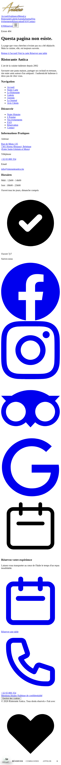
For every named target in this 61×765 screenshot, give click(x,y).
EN (2, 26)
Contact (31, 21)
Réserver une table (38, 53)
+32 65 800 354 (8, 159)
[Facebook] (30, 320)
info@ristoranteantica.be (12, 169)
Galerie (14, 19)
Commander (32, 761)
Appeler (47, 761)
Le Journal (12, 100)
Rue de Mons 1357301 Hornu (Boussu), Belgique (16, 146)
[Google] (30, 495)
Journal (28, 19)
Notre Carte (12, 90)
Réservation (17, 21)
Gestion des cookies (11, 698)
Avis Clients (13, 103)
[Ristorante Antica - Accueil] (13, 13)
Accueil (4, 16)
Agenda (21, 19)
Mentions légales (9, 695)
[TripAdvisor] (30, 437)
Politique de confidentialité (29, 695)
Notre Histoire (13, 114)
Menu (21, 16)
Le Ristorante (13, 92)
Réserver (8, 26)
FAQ (25, 21)
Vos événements (14, 119)
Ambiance (13, 16)
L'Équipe (11, 117)
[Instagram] (30, 378)
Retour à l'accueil (9, 53)
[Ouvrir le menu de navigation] (16, 25)
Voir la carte (24, 53)
